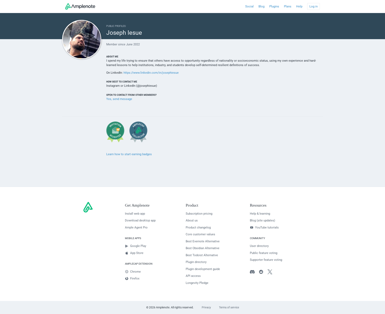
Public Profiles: (116, 26)
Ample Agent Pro (136, 227)
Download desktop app (140, 220)
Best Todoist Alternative (202, 255)
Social (249, 6)
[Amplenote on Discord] (254, 272)
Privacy (206, 307)
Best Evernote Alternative (203, 241)
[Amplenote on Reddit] (263, 272)
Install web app (135, 213)
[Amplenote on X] (271, 272)
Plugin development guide (203, 269)
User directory (259, 246)
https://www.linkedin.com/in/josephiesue (151, 72)
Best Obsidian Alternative (202, 248)
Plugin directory (196, 262)
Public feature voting (263, 253)
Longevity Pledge (197, 283)
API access (193, 276)
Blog (261, 6)
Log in (313, 6)
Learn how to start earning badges (129, 154)
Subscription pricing (199, 213)
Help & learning (260, 213)
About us (192, 220)
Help (299, 6)
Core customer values (200, 234)
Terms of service (229, 307)
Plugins (274, 6)
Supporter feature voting (266, 260)
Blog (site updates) (262, 220)
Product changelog (198, 227)
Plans (287, 6)
